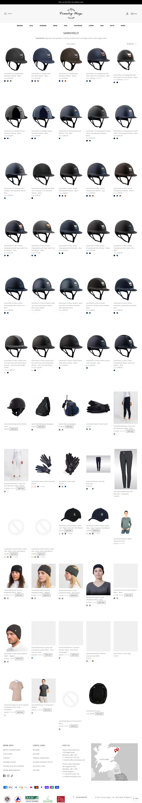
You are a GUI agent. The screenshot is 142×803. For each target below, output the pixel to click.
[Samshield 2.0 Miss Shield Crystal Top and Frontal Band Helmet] (43, 289)
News (123, 26)
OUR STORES (7, 754)
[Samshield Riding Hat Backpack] (43, 406)
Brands (20, 26)
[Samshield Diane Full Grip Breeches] (98, 464)
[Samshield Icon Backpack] (71, 406)
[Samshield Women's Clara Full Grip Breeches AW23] (126, 407)
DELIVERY (36, 754)
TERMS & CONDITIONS (41, 758)
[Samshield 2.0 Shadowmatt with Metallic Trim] (71, 117)
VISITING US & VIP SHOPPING (13, 766)
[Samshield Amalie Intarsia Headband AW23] (16, 576)
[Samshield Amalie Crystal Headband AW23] (71, 576)
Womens (43, 26)
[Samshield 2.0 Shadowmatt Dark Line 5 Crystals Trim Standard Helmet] (43, 174)
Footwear (78, 26)
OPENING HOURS (9, 762)
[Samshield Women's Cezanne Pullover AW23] (71, 633)
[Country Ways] (71, 13)
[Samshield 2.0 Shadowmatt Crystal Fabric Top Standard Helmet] (98, 117)
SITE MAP (36, 770)
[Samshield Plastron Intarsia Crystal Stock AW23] (98, 636)
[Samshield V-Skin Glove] (71, 464)
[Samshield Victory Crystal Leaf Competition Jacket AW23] (43, 633)
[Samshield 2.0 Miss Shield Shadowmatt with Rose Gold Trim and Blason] (16, 231)
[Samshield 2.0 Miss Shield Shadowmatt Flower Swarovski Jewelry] (126, 346)
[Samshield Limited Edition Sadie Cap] (16, 526)
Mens (55, 26)
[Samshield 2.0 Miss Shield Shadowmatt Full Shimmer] (71, 231)
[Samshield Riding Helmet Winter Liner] (16, 406)
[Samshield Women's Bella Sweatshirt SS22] (126, 521)
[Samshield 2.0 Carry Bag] (126, 636)
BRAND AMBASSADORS (11, 770)
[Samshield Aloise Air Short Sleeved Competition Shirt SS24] (16, 690)
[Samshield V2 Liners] (98, 693)
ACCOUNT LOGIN (39, 766)
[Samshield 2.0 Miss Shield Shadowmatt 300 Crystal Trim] (126, 231)
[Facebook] (4, 776)
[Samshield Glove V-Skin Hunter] (98, 406)
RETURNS (36, 750)
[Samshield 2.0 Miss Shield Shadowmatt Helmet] (71, 174)
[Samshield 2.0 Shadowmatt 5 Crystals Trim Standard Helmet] (16, 174)
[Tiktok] (12, 776)
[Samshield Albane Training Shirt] (71, 698)
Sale (31, 26)
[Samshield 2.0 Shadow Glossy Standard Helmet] (16, 117)
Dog (102, 26)
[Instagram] (8, 776)
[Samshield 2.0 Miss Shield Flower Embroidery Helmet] (71, 346)
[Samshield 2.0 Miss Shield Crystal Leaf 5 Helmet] (98, 346)
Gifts (112, 26)
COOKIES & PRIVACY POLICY (43, 762)
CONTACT (6, 758)
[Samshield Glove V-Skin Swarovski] (43, 464)
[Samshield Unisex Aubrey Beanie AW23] (126, 576)
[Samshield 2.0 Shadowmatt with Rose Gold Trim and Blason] (98, 59)
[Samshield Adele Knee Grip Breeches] (126, 469)
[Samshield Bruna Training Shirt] (43, 690)
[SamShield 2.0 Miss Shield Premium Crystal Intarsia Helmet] (98, 289)
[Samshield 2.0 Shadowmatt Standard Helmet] (16, 59)
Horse (91, 26)
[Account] (127, 13)
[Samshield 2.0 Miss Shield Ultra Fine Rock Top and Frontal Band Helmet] (16, 346)
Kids (65, 26)
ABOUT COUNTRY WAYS (11, 750)
